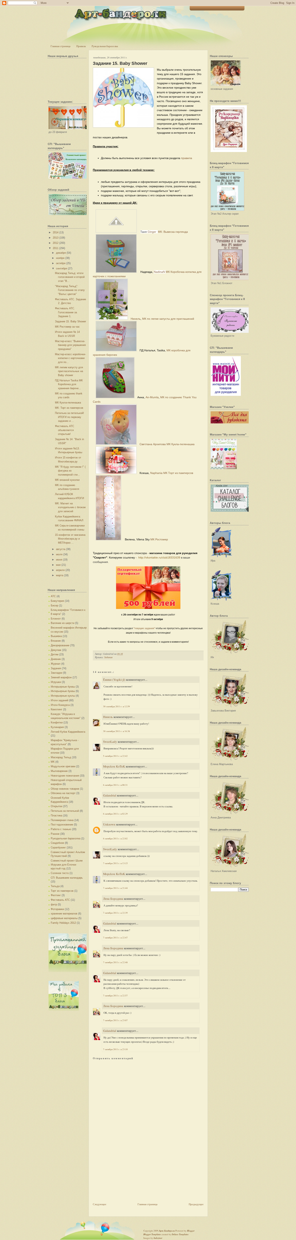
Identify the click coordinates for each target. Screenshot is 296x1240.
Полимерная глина (62, 820)
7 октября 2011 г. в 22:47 (115, 937)
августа (60, 549)
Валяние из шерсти (62, 623)
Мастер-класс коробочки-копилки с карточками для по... (70, 358)
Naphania (156, 473)
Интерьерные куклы (63, 695)
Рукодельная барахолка (105, 46)
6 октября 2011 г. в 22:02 (115, 838)
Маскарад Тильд (61, 757)
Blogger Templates (152, 1234)
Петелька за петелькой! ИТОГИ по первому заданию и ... (69, 417)
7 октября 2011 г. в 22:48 (115, 962)
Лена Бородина (113, 899)
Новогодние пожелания (65, 775)
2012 (55, 242)
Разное (55, 833)
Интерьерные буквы (63, 686)
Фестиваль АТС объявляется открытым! (64, 430)
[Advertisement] (123, 1174)
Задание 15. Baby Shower (70, 321)
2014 (55, 232)
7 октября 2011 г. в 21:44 (115, 887)
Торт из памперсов (62, 890)
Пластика (56, 815)
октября (60, 263)
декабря (61, 252)
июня (59, 559)
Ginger (152, 231)
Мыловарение (59, 771)
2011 (55, 248)
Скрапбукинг (58, 847)
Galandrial (109, 795)
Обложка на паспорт (63, 793)
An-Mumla (152, 397)
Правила (81, 46)
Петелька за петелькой (65, 810)
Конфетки (57, 722)
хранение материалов (64, 913)
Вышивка (56, 636)
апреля (60, 570)
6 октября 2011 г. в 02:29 (115, 813)
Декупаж (56, 650)
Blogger (191, 1230)
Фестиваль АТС (60, 899)
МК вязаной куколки (67, 479)
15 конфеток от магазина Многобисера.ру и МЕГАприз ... (70, 538)
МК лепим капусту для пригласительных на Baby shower (69, 371)
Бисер (54, 605)
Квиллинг (56, 709)
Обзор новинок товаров (65, 788)
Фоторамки (57, 909)
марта (59, 575)
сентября (61, 268)
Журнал (55, 663)
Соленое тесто (60, 873)
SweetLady (110, 741)
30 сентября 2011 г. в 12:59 (116, 706)
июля (59, 554)
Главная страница (60, 46)
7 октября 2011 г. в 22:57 (115, 995)
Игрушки (56, 682)
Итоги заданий (59, 700)
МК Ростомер (159, 539)
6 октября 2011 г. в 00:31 (115, 784)
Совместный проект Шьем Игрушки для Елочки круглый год (67, 864)
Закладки (56, 672)
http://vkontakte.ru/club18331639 (159, 557)
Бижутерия (57, 600)
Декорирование (60, 645)
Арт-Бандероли (167, 1230)
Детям (54, 654)
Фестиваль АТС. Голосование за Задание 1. (66, 312)
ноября (60, 258)
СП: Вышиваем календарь (67, 877)
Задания (56, 668)
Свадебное (57, 842)
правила (186, 158)
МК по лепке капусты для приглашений (168, 318)
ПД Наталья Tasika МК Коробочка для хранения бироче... (69, 384)
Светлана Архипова (153, 444)
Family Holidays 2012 (63, 922)
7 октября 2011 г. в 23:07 (115, 1020)
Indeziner (158, 1238)
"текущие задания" (144, 628)
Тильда (55, 886)
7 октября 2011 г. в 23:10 (115, 1049)
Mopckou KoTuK (114, 766)
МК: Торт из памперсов (69, 407)
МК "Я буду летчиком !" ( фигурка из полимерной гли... (70, 470)
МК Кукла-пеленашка (68, 402)
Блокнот (56, 618)
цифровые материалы (64, 918)
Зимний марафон (61, 677)
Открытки (56, 806)
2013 (55, 237)
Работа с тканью (61, 829)
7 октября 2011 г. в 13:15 (115, 863)
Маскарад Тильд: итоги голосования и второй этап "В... (70, 277)
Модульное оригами (63, 766)
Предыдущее (196, 1204)
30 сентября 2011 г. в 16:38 (116, 731)
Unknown (109, 824)
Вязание (56, 640)
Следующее (99, 1204)
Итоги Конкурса (60, 704)
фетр (54, 904)
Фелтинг (56, 895)
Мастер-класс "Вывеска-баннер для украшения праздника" (70, 345)
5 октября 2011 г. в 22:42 (115, 755)
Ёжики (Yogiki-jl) (114, 679)
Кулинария (57, 727)
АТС (53, 596)
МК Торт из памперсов (178, 473)
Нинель (136, 318)
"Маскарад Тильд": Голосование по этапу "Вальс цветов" (70, 290)
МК (53, 761)
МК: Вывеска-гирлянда (173, 231)
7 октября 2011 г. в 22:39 (115, 912)
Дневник (56, 659)
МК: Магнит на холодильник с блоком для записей (70, 507)
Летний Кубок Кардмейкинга (68, 731)
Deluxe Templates (180, 1234)
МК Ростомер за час (67, 326)
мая (58, 564)
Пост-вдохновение (62, 824)
